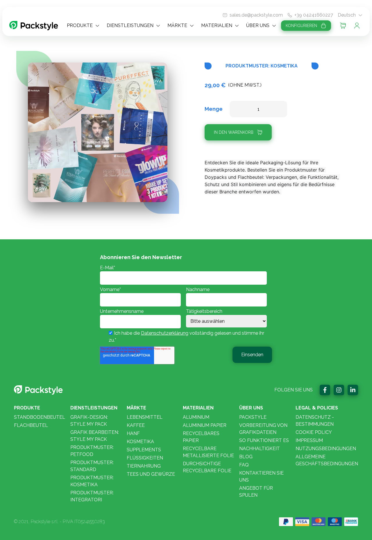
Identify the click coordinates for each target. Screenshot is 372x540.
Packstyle (253, 417)
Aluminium (196, 417)
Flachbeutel (31, 425)
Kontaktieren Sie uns (261, 476)
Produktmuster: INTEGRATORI (92, 496)
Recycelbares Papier (201, 437)
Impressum (309, 440)
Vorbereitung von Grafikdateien (263, 429)
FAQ (244, 465)
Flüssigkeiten (145, 458)
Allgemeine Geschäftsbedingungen (327, 460)
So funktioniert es (264, 440)
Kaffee (136, 425)
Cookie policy (314, 432)
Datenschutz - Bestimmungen (315, 420)
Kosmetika (140, 441)
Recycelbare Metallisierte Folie (208, 452)
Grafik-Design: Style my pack (89, 420)
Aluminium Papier (204, 425)
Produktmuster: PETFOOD (92, 451)
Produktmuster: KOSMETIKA (92, 481)
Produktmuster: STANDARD (92, 466)
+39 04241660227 (313, 15)
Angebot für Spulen (256, 491)
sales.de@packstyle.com (256, 15)
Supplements (144, 449)
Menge (214, 109)
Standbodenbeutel (39, 417)
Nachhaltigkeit (259, 448)
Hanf (133, 433)
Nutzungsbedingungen (326, 448)
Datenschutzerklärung (164, 333)
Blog (246, 456)
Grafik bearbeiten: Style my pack (94, 435)
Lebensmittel (144, 417)
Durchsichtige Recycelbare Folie (207, 467)
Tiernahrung (144, 466)
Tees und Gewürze (151, 474)
